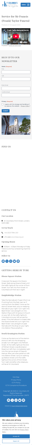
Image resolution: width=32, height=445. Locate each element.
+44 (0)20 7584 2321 (11, 233)
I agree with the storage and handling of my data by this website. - (17, 105)
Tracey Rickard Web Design (19, 406)
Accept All (16, 436)
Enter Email (5, 85)
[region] (16, 431)
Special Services (15, 45)
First (3, 69)
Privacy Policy (25, 106)
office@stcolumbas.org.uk (14, 237)
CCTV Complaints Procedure (16, 385)
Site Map (16, 377)
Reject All (16, 441)
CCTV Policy (16, 383)
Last (3, 75)
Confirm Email (6, 92)
